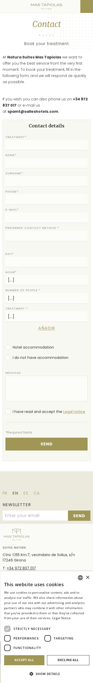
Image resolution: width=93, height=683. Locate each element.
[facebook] (25, 484)
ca (37, 493)
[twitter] (39, 484)
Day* (9, 254)
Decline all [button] (68, 660)
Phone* (12, 191)
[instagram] (54, 484)
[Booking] (86, 6)
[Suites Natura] (46, 6)
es (26, 493)
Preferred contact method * (32, 228)
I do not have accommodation (40, 357)
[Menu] (7, 6)
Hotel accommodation (33, 347)
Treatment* (16, 137)
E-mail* (12, 210)
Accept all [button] (24, 660)
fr (5, 493)
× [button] (87, 578)
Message (13, 373)
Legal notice (74, 411)
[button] (46, 674)
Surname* (14, 173)
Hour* (11, 272)
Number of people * (23, 290)
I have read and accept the (49, 411)
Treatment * (16, 308)
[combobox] (80, 577)
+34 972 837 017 (21, 568)
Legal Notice (61, 618)
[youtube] (68, 484)
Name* (11, 155)
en (15, 493)
